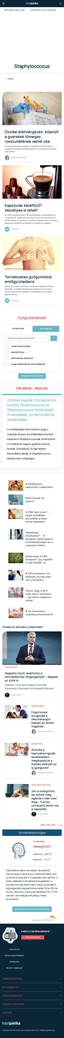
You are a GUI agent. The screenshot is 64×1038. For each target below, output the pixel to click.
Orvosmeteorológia (14, 10)
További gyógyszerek (32, 376)
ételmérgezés (11, 124)
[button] (32, 979)
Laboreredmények (12, 978)
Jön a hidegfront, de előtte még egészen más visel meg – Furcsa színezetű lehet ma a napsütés (45, 800)
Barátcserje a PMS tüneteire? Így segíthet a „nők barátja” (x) (39, 559)
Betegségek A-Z (10, 987)
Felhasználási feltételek (14, 955)
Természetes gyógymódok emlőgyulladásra (28, 279)
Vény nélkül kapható (22, 358)
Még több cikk (48, 825)
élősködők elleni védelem (43, 10)
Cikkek (10, 79)
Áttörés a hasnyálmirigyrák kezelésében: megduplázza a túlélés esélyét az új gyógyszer (44, 758)
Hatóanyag (46, 329)
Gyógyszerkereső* (12, 995)
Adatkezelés (14, 961)
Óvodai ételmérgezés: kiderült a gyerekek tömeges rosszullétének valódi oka (32, 136)
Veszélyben (10, 197)
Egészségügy (11, 667)
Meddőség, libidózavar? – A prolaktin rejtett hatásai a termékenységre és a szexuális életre (39, 539)
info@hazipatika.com (47, 1030)
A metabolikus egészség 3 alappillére (39, 486)
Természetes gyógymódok (17, 269)
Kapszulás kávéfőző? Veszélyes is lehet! (23, 208)
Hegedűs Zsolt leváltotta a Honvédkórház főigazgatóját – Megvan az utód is (31, 676)
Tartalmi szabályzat (14, 968)
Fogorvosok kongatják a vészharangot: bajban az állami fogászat (42, 719)
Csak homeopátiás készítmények (28, 364)
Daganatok (36, 744)
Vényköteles (17, 352)
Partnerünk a (37, 920)
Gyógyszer (18, 329)
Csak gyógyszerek (21, 346)
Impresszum (14, 949)
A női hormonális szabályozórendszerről (39, 613)
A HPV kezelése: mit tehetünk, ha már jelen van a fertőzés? (38, 576)
